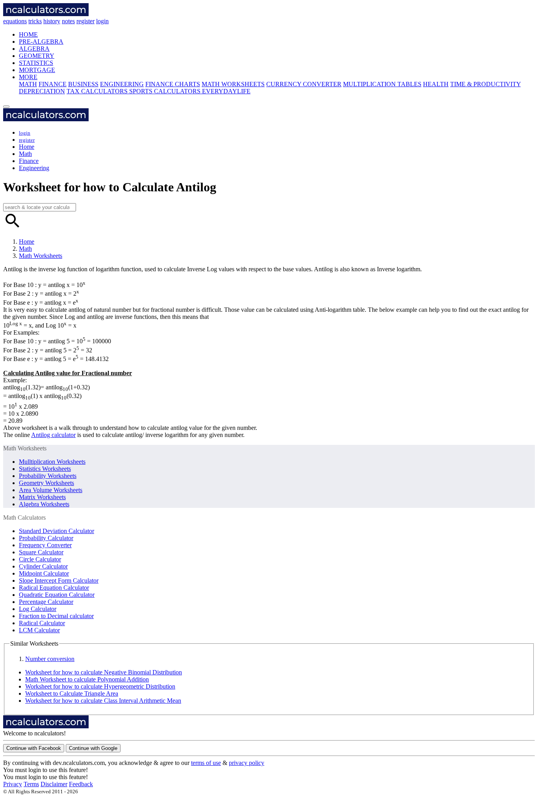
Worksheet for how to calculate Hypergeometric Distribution (100, 686)
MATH (28, 84)
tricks (35, 21)
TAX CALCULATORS (98, 91)
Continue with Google (93, 748)
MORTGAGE (37, 70)
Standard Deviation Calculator (56, 531)
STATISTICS (36, 62)
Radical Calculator (42, 623)
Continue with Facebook (33, 748)
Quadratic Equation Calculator (57, 594)
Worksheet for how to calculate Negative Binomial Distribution (103, 672)
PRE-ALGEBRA (41, 41)
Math (25, 153)
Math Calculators (24, 517)
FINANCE (53, 84)
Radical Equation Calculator (54, 587)
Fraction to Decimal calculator (56, 616)
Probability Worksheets (47, 475)
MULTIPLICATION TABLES (382, 84)
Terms (31, 784)
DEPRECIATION (42, 91)
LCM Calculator (39, 630)
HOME (28, 34)
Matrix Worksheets (42, 497)
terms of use (206, 762)
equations (15, 21)
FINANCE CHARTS (172, 84)
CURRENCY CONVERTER (303, 84)
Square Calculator (41, 552)
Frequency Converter (45, 545)
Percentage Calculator (46, 601)
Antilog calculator (53, 434)
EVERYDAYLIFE (226, 91)
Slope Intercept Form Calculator (58, 580)
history (51, 21)
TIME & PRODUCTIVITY (485, 84)
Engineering (34, 168)
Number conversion (49, 658)
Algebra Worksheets (44, 504)
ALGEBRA (34, 48)
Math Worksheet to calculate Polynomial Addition (87, 679)
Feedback (81, 784)
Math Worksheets (40, 255)
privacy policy (246, 762)
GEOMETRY (36, 55)
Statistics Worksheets (45, 468)
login (102, 21)
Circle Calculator (40, 559)
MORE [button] (28, 77)
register (85, 21)
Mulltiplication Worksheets (52, 461)
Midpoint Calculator (44, 573)
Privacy (12, 784)
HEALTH (436, 84)
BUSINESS (83, 84)
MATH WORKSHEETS (233, 84)
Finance (29, 160)
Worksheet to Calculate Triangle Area (71, 693)
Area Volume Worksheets (50, 490)
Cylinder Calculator (43, 566)
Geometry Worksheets (46, 483)
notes (68, 21)
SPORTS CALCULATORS (165, 91)
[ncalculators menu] (6, 107)
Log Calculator (37, 608)
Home (26, 146)
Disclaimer (54, 784)
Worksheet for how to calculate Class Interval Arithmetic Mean (103, 700)
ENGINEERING (122, 84)
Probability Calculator (46, 538)
